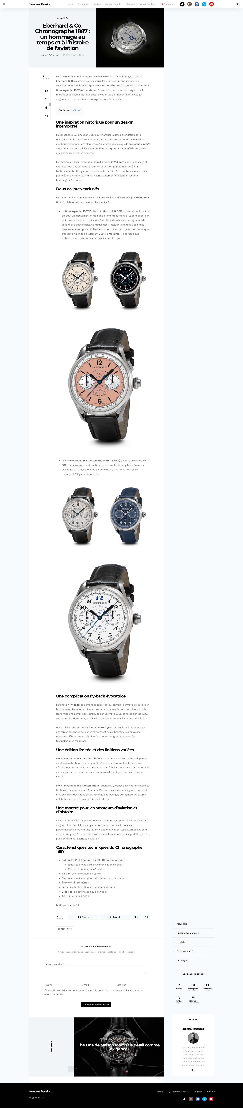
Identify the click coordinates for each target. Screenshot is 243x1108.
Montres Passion (40, 4)
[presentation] (71, 1069)
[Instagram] (189, 4)
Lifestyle (97, 4)
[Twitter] (204, 4)
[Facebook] (197, 4)
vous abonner (135, 990)
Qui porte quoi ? (113, 4)
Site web (121, 985)
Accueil (160, 1091)
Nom (50, 985)
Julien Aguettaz (50, 55)
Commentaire (55, 964)
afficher (76, 110)
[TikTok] (182, 4)
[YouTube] (211, 4)
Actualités (62, 18)
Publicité (210, 1091)
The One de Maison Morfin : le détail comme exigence (118, 1047)
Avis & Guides (147, 4)
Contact (198, 1091)
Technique (82, 4)
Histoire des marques (125, 1038)
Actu (70, 4)
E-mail (86, 985)
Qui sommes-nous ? (179, 1091)
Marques (130, 4)
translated (65, 929)
